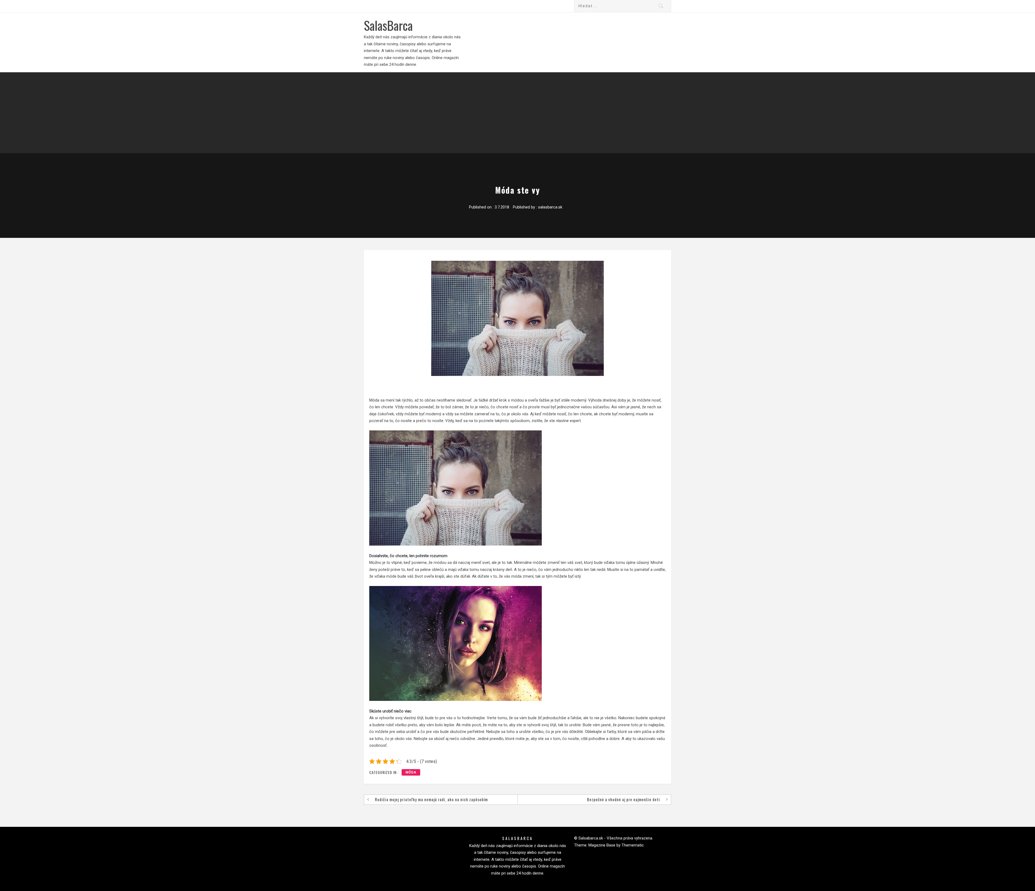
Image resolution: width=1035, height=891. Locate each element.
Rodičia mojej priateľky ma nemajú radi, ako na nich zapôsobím (431, 799)
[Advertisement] (517, 112)
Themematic (633, 845)
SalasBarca (388, 25)
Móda (411, 772)
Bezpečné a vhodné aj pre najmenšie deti (623, 799)
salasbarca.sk (550, 207)
